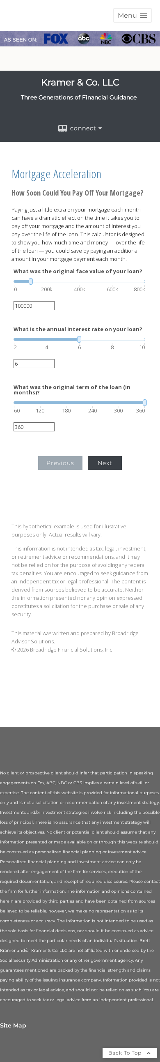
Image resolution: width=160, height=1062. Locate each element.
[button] (132, 15)
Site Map (13, 1025)
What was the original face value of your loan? (78, 271)
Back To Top (125, 1053)
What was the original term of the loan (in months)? (72, 390)
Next (105, 463)
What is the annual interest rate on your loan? (78, 329)
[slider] (79, 281)
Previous (60, 463)
